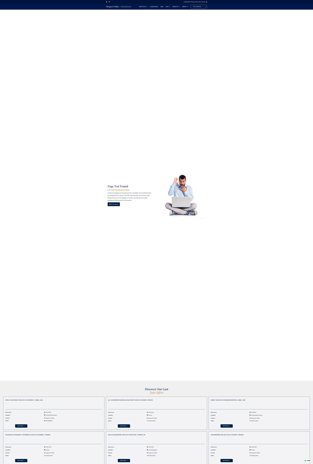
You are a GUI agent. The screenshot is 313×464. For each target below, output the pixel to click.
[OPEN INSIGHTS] (179, 7)
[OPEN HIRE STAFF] (147, 7)
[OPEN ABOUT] (187, 7)
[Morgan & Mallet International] (118, 6)
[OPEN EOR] (169, 7)
